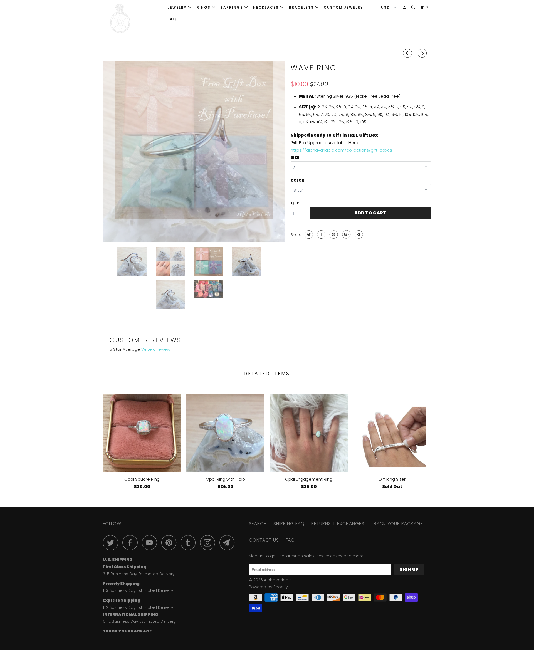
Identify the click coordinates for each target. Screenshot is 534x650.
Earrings (232, 7)
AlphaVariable (278, 580)
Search (258, 523)
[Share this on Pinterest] (333, 234)
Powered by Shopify (268, 587)
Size (295, 157)
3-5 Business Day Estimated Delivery (139, 574)
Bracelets (302, 7)
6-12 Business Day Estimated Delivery (139, 621)
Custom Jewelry (343, 7)
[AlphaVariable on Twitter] (112, 542)
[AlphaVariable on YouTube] (151, 542)
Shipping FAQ (289, 523)
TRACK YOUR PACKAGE (397, 523)
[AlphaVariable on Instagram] (209, 542)
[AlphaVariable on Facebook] (131, 542)
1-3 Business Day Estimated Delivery (138, 590)
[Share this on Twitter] (308, 234)
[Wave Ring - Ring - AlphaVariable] (194, 151)
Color (297, 180)
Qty (295, 203)
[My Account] (405, 7)
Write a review (155, 349)
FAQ (171, 19)
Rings (204, 7)
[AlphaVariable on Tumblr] (190, 542)
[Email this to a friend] (358, 234)
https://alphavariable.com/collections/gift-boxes (341, 150)
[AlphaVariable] (131, 18)
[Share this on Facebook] (320, 234)
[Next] (423, 53)
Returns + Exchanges (337, 523)
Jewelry (177, 7)
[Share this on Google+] (345, 234)
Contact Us (264, 540)
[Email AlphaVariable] (228, 542)
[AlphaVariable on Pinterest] (170, 542)
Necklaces (266, 7)
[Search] (413, 7)
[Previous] (408, 53)
